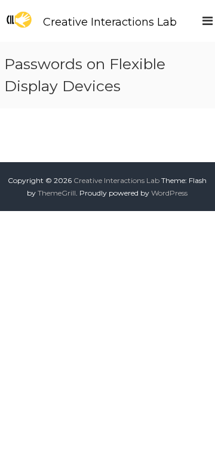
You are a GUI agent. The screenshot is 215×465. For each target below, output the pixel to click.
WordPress (169, 192)
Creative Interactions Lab (110, 22)
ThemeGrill (57, 192)
